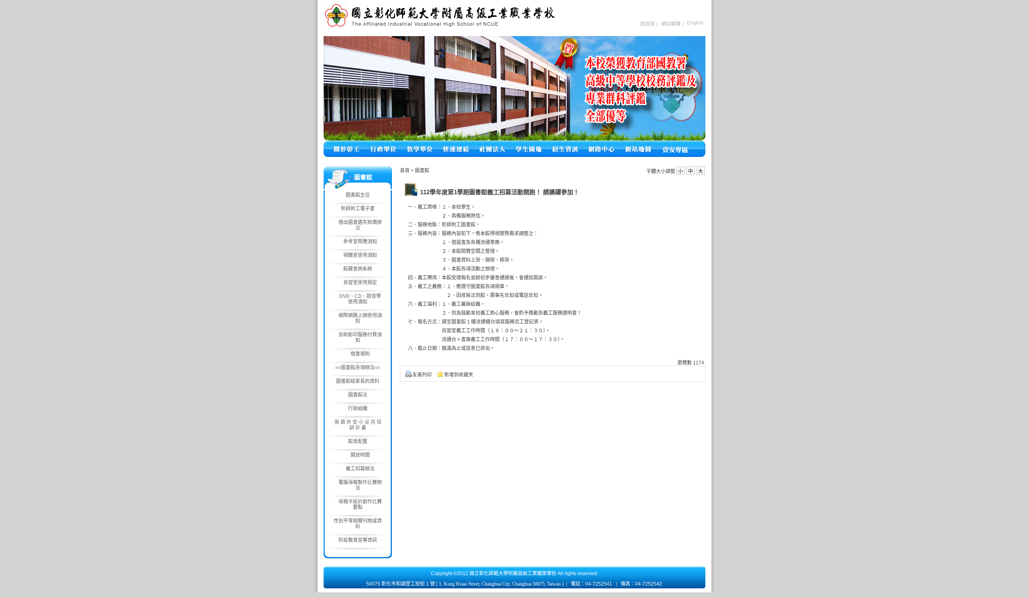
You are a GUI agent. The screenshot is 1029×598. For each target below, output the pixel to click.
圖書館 (422, 170)
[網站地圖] (638, 144)
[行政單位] (383, 144)
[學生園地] (529, 144)
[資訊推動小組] (601, 144)
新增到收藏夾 (458, 375)
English (695, 23)
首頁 (405, 170)
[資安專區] (675, 144)
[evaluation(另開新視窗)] (514, 88)
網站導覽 (671, 24)
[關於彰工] (346, 144)
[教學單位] (419, 144)
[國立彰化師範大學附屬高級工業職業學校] (440, 26)
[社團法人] (492, 144)
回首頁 (647, 24)
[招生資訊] (565, 144)
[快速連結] (456, 144)
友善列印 (422, 375)
